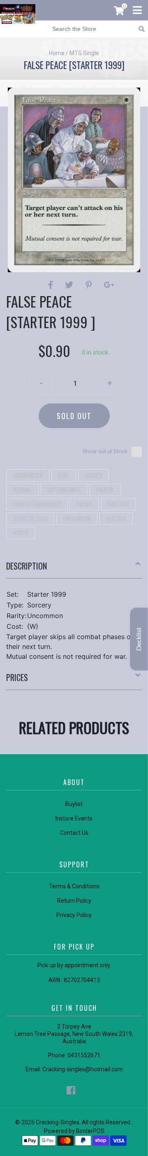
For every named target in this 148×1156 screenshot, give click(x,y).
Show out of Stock (105, 451)
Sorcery (118, 503)
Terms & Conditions (74, 886)
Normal (22, 489)
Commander (28, 475)
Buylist (74, 804)
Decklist (139, 639)
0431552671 (83, 1055)
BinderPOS (90, 1131)
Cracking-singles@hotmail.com (82, 1069)
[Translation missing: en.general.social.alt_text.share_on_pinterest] (90, 285)
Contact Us (74, 832)
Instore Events (74, 818)
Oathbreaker (64, 489)
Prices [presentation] (17, 677)
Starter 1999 (30, 518)
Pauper (105, 489)
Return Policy (74, 900)
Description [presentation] (26, 566)
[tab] (74, 569)
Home (57, 53)
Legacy (93, 475)
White (20, 532)
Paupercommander (37, 503)
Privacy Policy (74, 915)
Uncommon (77, 518)
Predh (84, 503)
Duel (63, 475)
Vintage (116, 518)
